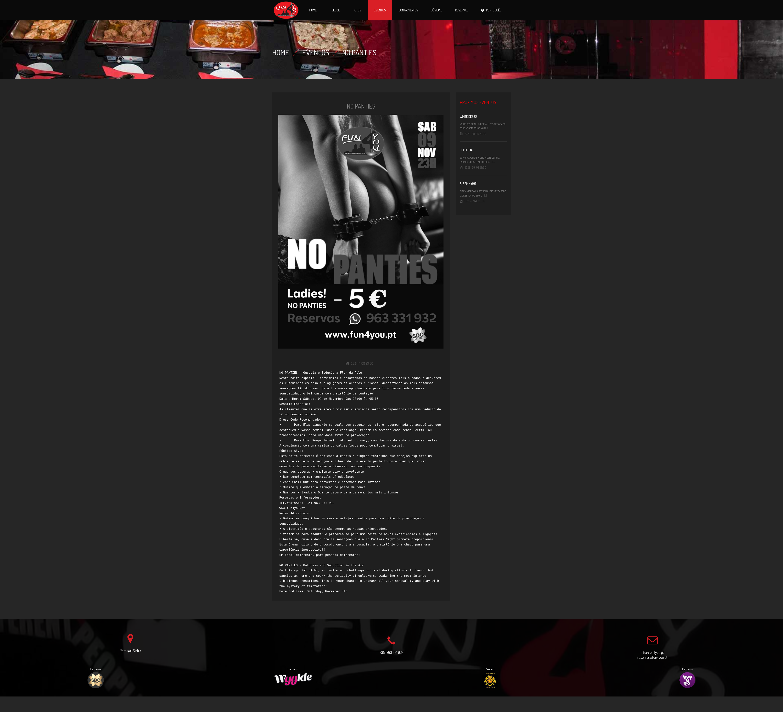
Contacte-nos (408, 10)
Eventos (380, 10)
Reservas (461, 10)
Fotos (357, 10)
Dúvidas (436, 10)
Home (313, 10)
